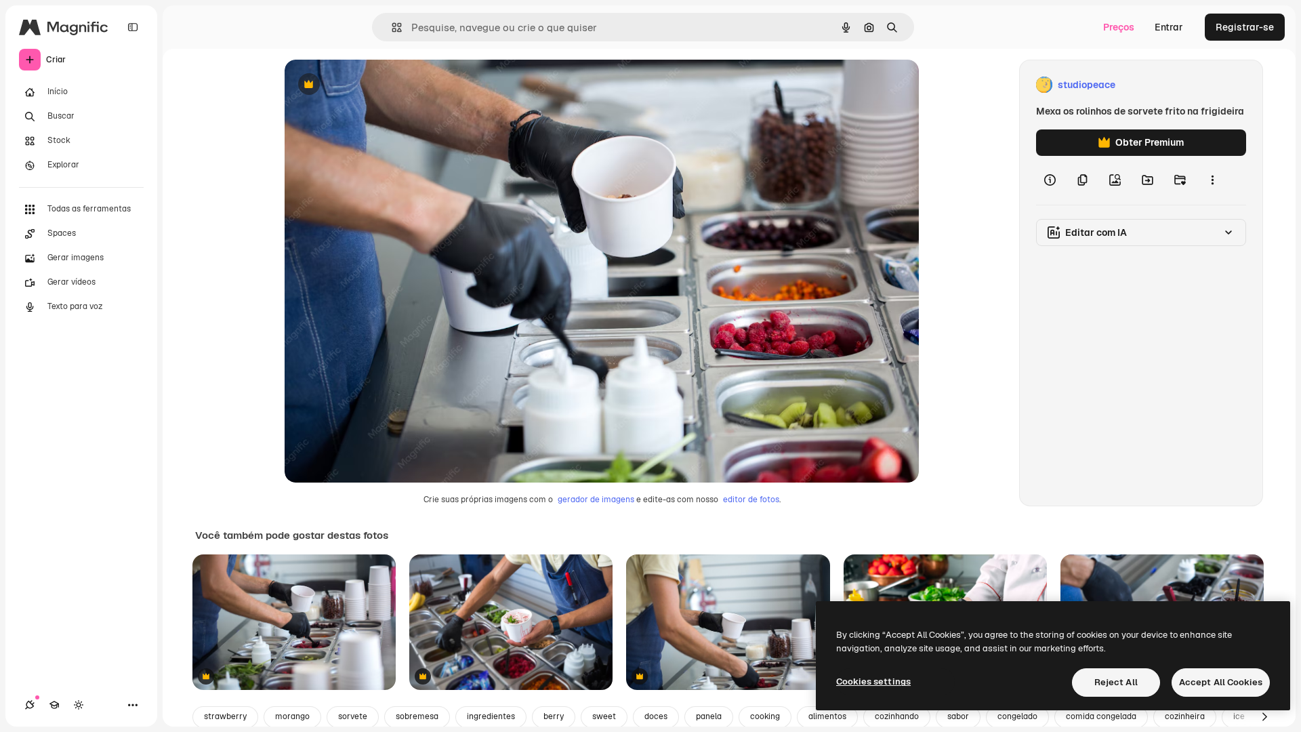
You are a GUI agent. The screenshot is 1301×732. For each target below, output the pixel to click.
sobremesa (417, 716)
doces (655, 716)
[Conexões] (30, 705)
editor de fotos (751, 499)
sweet (604, 716)
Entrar (1169, 27)
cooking (765, 716)
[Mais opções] (1212, 180)
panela (709, 716)
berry (553, 716)
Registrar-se (1245, 27)
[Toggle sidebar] (133, 27)
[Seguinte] (1264, 717)
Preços (1118, 27)
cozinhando (897, 716)
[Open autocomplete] (391, 27)
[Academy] (54, 705)
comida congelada (1101, 716)
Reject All (1116, 682)
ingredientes (491, 716)
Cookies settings (873, 681)
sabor (958, 716)
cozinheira (1185, 716)
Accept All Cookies (1220, 682)
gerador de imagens (596, 499)
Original (371, 85)
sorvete (352, 716)
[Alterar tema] (78, 705)
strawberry (225, 716)
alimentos (827, 716)
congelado (1017, 716)
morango (292, 716)
